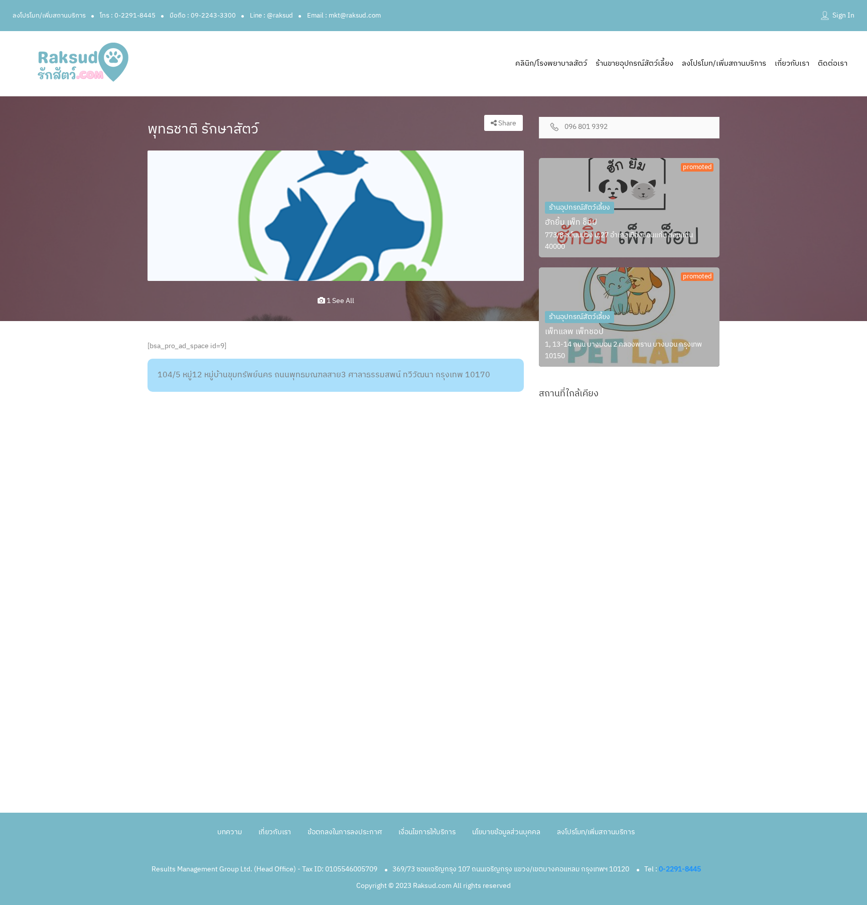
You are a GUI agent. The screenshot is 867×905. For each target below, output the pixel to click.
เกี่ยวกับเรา (792, 63)
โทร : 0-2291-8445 (128, 15)
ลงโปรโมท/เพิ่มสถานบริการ (49, 15)
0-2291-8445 (680, 869)
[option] (336, 215)
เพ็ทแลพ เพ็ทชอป (574, 332)
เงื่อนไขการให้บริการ (427, 832)
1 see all (339, 301)
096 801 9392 (586, 127)
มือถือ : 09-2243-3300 (203, 15)
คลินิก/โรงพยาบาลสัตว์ (551, 63)
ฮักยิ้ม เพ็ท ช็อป (571, 222)
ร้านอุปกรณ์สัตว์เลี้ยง (579, 207)
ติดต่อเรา (832, 63)
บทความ (229, 832)
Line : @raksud (271, 15)
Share (506, 123)
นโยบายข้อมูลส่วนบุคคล (506, 832)
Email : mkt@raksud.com (344, 15)
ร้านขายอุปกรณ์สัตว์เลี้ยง (634, 63)
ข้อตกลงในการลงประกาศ (345, 832)
